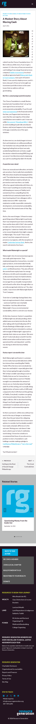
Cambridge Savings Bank (16, 242)
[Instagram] (3, 695)
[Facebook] (14, 695)
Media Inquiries (8, 699)
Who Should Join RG (19, 596)
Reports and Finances (9, 672)
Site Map (5, 682)
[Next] (31, 510)
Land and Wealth (18, 607)
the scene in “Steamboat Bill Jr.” (17, 122)
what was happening (10, 112)
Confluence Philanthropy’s (12, 444)
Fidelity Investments (17, 72)
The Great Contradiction (29, 464)
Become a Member (10, 559)
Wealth (5, 599)
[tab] (14, 536)
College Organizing (18, 627)
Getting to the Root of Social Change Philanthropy (8, 465)
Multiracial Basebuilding (20, 624)
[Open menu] (32, 4)
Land (4, 610)
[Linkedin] (18, 695)
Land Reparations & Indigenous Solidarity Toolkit (23, 611)
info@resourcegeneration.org (13, 701)
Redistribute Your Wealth (14, 576)
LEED (5, 269)
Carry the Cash (27, 444)
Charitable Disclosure (9, 666)
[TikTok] (7, 695)
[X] (10, 695)
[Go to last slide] (4, 510)
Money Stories (7, 13)
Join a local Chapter (12, 565)
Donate (6, 581)
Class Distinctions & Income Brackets (21, 601)
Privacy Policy (7, 675)
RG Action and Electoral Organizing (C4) (20, 619)
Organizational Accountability (12, 669)
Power (5, 623)
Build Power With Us (12, 570)
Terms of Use (6, 679)
